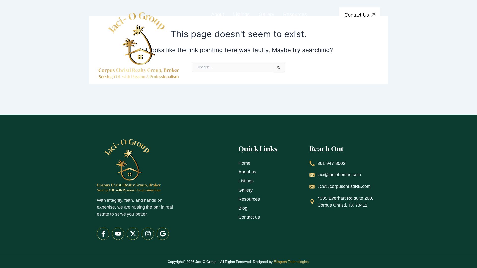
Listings (241, 14)
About (217, 14)
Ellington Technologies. (292, 262)
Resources (295, 14)
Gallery (266, 14)
